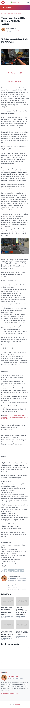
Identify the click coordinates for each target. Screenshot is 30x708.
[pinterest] (19, 570)
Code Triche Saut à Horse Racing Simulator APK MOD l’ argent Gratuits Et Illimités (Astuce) (22, 611)
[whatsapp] (12, 570)
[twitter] (9, 570)
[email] (22, 570)
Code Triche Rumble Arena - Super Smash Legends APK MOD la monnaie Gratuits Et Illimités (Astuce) (14, 417)
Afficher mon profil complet (10, 693)
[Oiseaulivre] (15, 2)
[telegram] (16, 570)
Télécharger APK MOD (15, 73)
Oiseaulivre (17, 704)
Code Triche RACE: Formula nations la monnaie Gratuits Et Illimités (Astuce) (7, 633)
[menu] (3, 2)
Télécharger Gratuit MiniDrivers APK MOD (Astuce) (22, 632)
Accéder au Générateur (15, 81)
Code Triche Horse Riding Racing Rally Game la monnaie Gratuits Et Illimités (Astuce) (6, 611)
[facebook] (5, 570)
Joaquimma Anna (13, 676)
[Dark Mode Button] (28, 3)
